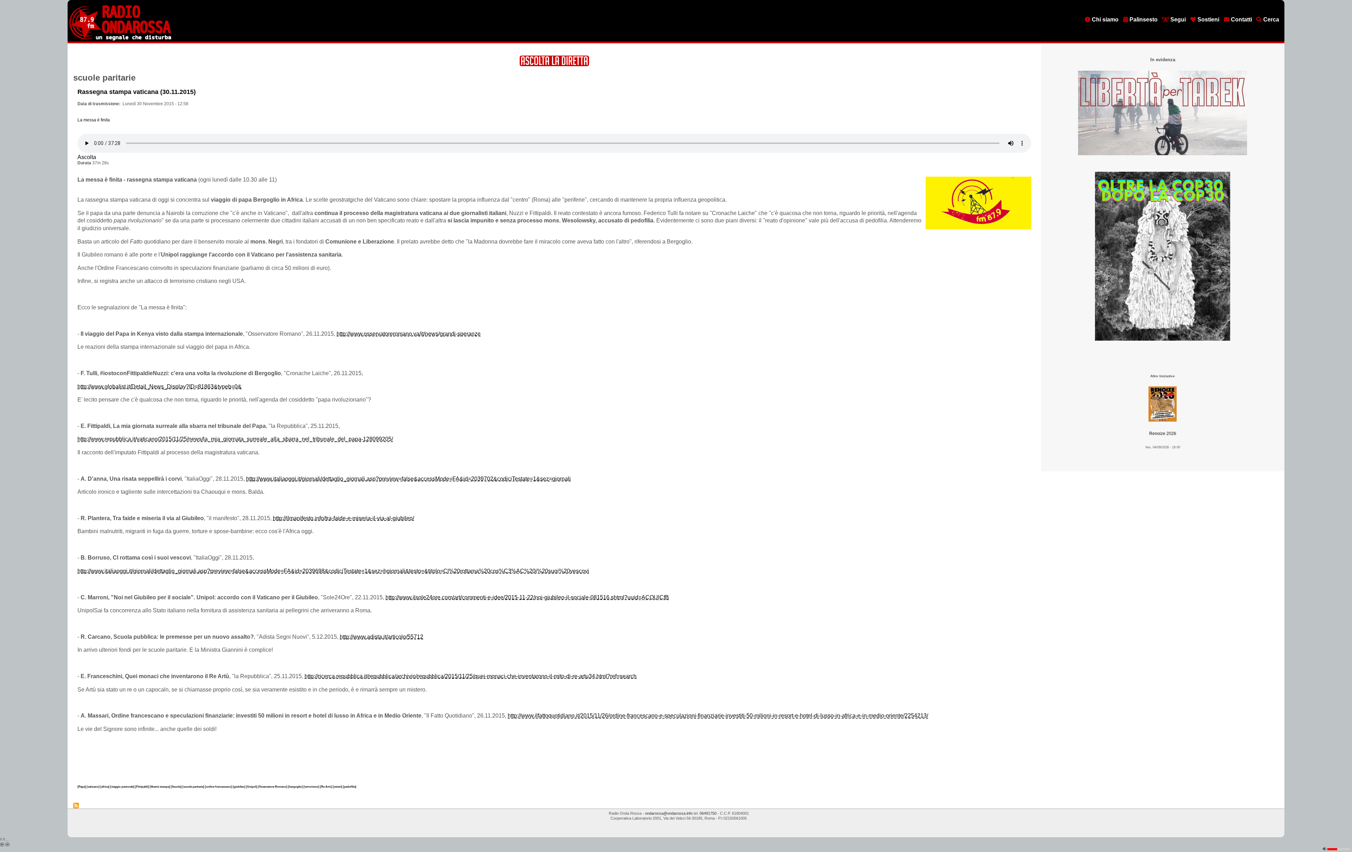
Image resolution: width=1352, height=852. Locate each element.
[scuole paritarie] (193, 786)
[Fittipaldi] (142, 786)
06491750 (708, 813)
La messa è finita (93, 120)
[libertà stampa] (160, 786)
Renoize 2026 (1162, 433)
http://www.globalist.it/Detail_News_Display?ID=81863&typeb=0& (159, 387)
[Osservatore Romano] (273, 786)
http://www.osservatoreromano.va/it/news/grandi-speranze (409, 334)
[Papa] (82, 786)
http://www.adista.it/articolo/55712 (381, 637)
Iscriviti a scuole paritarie (76, 805)
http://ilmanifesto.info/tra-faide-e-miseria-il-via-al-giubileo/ (343, 518)
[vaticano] (93, 786)
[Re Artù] (326, 786)
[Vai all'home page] (120, 39)
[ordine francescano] (219, 786)
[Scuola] (176, 786)
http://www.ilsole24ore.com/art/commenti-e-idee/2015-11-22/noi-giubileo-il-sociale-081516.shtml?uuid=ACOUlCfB (527, 597)
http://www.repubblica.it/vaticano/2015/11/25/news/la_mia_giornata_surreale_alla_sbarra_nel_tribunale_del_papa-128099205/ (235, 439)
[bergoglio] (295, 786)
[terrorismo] (311, 786)
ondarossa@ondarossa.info (669, 813)
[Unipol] (252, 786)
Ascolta (86, 157)
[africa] (105, 786)
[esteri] (338, 786)
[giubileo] (239, 786)
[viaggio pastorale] (122, 786)
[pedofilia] (349, 786)
